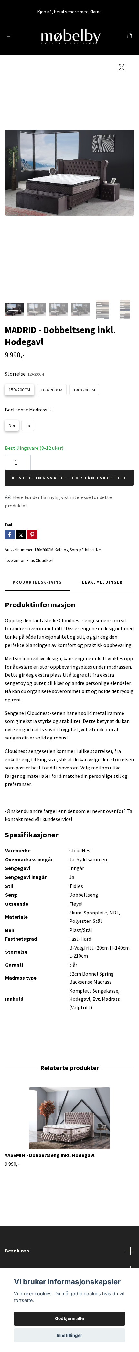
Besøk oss (17, 1250)
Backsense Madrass (29, 409)
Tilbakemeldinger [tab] (100, 581)
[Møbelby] (71, 36)
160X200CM (51, 390)
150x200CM (19, 389)
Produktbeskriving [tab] (37, 581)
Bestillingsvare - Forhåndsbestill (69, 477)
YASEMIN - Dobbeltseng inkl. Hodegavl (50, 1155)
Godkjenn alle (69, 1318)
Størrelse (24, 374)
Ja (28, 426)
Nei (12, 425)
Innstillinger (69, 1335)
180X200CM (84, 390)
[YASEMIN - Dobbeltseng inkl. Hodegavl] (69, 1118)
